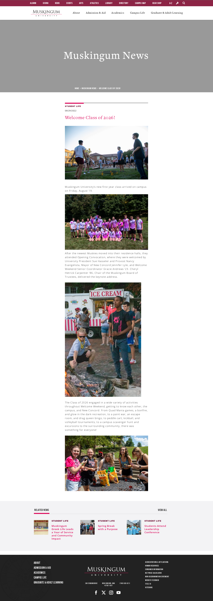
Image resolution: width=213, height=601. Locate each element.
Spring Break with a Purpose (108, 527)
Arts (81, 3)
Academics (117, 12)
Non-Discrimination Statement (157, 576)
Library (108, 3)
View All (162, 509)
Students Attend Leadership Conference (155, 529)
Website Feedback (152, 580)
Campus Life (137, 12)
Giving (45, 3)
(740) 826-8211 (125, 583)
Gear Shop (156, 3)
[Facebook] (96, 592)
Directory (123, 3)
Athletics (94, 3)
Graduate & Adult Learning (167, 12)
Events (69, 3)
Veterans (148, 587)
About (76, 12)
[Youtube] (118, 592)
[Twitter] (103, 592)
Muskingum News (89, 88)
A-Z (170, 3)
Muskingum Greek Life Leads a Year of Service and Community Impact (62, 532)
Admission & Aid (96, 12)
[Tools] (177, 3)
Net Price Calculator (153, 573)
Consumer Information (154, 569)
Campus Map (140, 3)
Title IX (148, 584)
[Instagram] (111, 592)
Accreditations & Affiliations (156, 562)
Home (77, 88)
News (57, 3)
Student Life (73, 106)
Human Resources (152, 565)
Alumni (33, 3)
